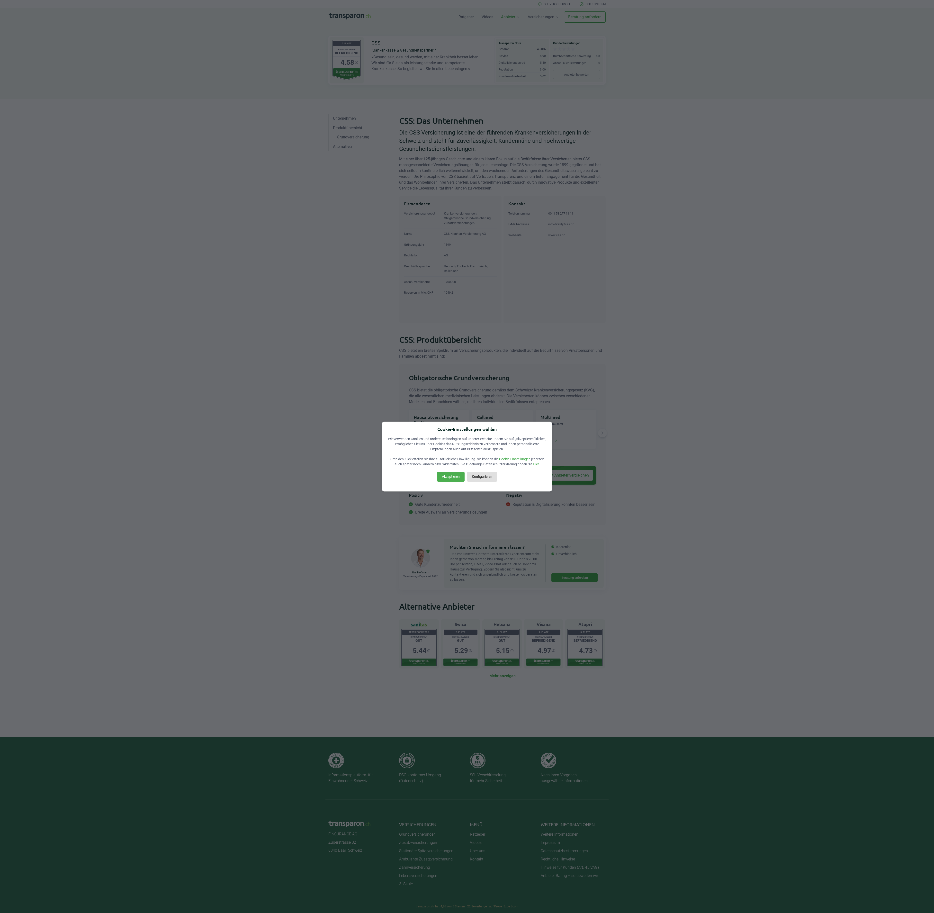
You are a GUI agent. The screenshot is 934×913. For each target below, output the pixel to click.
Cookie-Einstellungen (514, 459)
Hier (536, 464)
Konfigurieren (482, 477)
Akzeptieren (451, 477)
